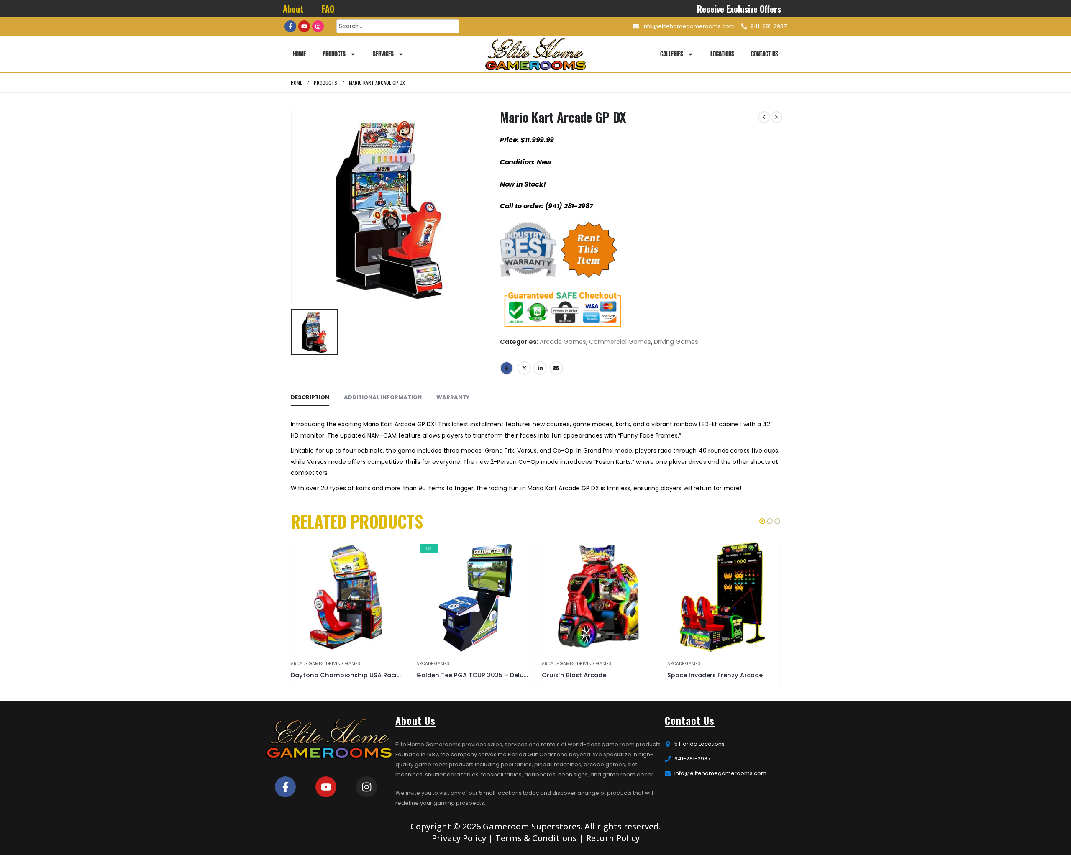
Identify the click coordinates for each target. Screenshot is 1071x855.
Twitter (524, 368)
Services (383, 54)
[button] (762, 521)
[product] (347, 596)
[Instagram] (318, 26)
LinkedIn (540, 368)
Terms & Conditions (536, 838)
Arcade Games (563, 342)
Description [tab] (310, 397)
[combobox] (397, 26)
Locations (722, 54)
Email (556, 368)
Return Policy (613, 838)
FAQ (328, 9)
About (293, 9)
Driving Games (676, 342)
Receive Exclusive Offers (739, 9)
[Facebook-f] (290, 26)
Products (334, 54)
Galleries (671, 54)
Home (299, 54)
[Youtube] (304, 26)
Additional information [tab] (383, 397)
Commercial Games (620, 342)
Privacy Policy (459, 838)
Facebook (506, 368)
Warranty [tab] (453, 397)
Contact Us (764, 54)
